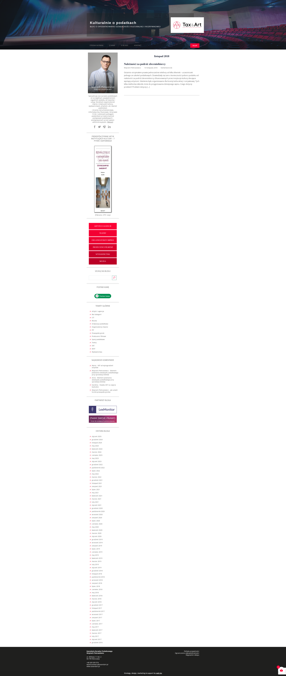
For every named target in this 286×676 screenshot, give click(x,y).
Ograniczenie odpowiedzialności (187, 653)
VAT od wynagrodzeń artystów (102, 366)
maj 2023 (95, 458)
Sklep (194, 45)
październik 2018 (98, 577)
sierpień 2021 (97, 486)
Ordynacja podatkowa (100, 324)
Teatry (102, 233)
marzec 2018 (96, 599)
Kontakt (137, 45)
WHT (93, 349)
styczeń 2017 (96, 639)
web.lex (159, 673)
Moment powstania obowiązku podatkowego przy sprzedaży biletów (105, 373)
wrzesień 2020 (97, 514)
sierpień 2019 (97, 546)
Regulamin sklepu (192, 655)
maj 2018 (95, 592)
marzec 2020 (96, 533)
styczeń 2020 (96, 536)
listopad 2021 (97, 483)
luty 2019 (95, 564)
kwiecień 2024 (97, 449)
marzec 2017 (96, 633)
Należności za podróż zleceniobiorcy (145, 64)
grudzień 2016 (97, 642)
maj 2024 (95, 446)
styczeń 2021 (96, 505)
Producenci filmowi (103, 247)
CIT (93, 317)
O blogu (124, 45)
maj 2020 (95, 527)
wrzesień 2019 (97, 543)
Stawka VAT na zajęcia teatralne (104, 386)
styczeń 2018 (96, 602)
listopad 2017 (97, 608)
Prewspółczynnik (98, 333)
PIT (93, 330)
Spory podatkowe (98, 339)
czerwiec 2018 (97, 589)
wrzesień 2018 (97, 580)
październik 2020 (98, 511)
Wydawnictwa (103, 254)
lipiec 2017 (96, 621)
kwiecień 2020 (97, 530)
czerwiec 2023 (97, 455)
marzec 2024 (96, 452)
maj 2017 (95, 627)
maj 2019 (95, 555)
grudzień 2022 (97, 464)
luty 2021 (95, 502)
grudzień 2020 (97, 508)
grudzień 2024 (97, 439)
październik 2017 (98, 611)
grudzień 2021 (97, 480)
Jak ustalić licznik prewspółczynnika (105, 391)
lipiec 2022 (96, 471)
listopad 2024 (97, 443)
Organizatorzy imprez (103, 240)
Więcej (110, 122)
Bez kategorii (96, 314)
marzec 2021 (96, 499)
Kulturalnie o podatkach (113, 23)
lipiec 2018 (96, 586)
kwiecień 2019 (97, 558)
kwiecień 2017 (97, 630)
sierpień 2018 (97, 583)
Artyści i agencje (102, 226)
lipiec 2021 (96, 489)
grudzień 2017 (97, 605)
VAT (93, 346)
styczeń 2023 (96, 461)
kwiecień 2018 (97, 596)
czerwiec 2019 (97, 552)
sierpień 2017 (97, 617)
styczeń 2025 (96, 436)
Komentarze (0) (166, 68)
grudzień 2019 (97, 539)
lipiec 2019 (96, 549)
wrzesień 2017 (97, 614)
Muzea (103, 261)
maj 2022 (95, 474)
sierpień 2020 (97, 518)
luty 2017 (95, 636)
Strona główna (96, 45)
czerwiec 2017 (97, 624)
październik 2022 (98, 468)
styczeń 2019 (96, 567)
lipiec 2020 (96, 521)
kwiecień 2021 (97, 496)
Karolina (95, 385)
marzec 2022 (96, 477)
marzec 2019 (96, 561)
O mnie (112, 45)
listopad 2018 (97, 574)
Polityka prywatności (191, 651)
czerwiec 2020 (97, 524)
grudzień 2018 (97, 571)
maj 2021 (95, 493)
